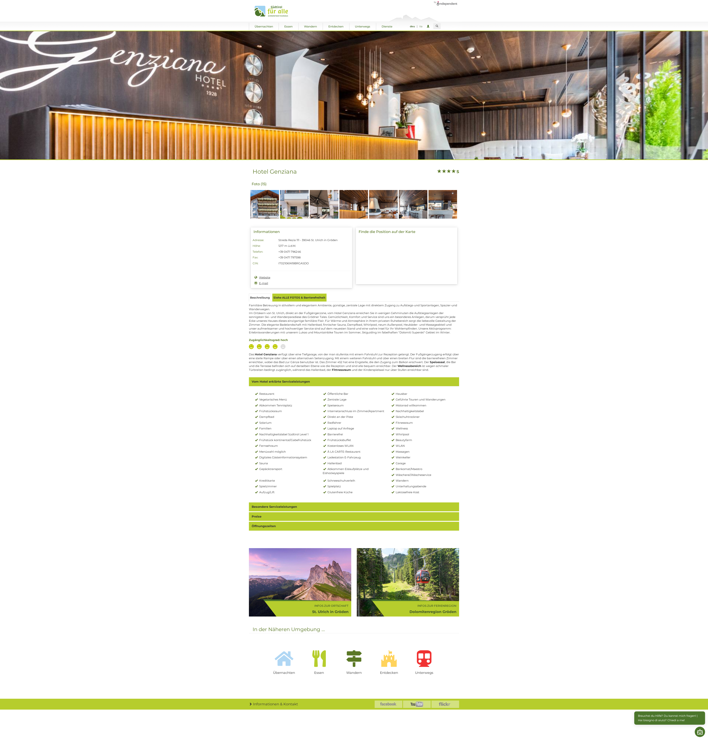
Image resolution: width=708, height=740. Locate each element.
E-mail (263, 283)
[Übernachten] (284, 658)
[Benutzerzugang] (429, 26)
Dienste (387, 26)
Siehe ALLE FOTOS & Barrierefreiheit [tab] (299, 297)
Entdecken (335, 26)
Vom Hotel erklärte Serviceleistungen (281, 381)
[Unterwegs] (424, 658)
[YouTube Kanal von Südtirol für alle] (417, 704)
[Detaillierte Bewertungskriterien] (268, 347)
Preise (256, 516)
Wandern (310, 26)
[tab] (354, 381)
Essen (288, 26)
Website (264, 277)
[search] (437, 26)
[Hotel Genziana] (264, 210)
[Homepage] (275, 11)
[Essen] (319, 658)
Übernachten (264, 26)
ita (420, 26)
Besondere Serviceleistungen (274, 507)
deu (412, 26)
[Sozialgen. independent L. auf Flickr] (445, 704)
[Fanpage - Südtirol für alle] (388, 704)
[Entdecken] (389, 658)
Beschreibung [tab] (260, 297)
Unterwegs (362, 26)
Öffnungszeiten (264, 526)
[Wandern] (354, 658)
